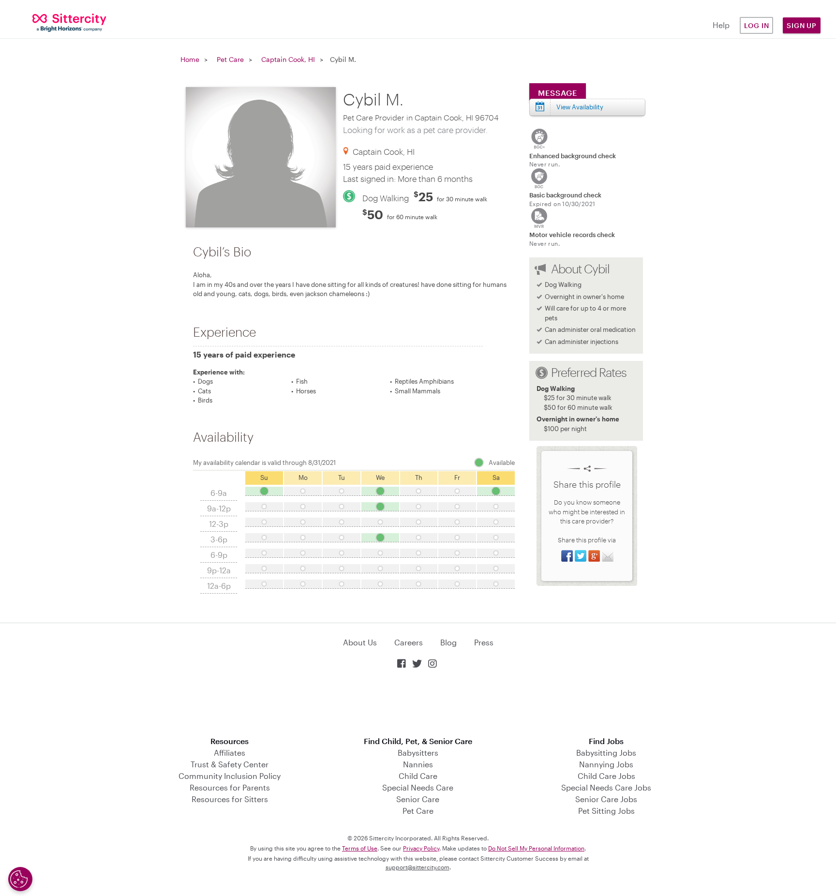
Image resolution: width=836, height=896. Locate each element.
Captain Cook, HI (288, 59)
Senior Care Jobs (606, 799)
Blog (448, 642)
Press (483, 642)
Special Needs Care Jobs (606, 787)
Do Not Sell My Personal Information (536, 848)
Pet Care (230, 59)
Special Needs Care (417, 787)
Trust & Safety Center (230, 764)
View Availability (579, 107)
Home (189, 59)
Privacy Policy (421, 848)
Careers (408, 642)
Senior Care (417, 799)
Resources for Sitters (230, 799)
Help (721, 25)
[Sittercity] (69, 22)
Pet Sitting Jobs (606, 810)
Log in (756, 25)
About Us (360, 642)
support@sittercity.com (417, 867)
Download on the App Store (418, 703)
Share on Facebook (567, 556)
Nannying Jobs (606, 764)
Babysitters (418, 752)
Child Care (418, 775)
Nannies (418, 764)
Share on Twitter (580, 556)
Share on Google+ (594, 556)
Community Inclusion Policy (230, 775)
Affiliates (229, 752)
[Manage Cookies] (20, 879)
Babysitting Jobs (606, 752)
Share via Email (607, 556)
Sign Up (802, 25)
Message (557, 92)
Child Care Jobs (606, 775)
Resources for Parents (230, 787)
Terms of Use (359, 848)
